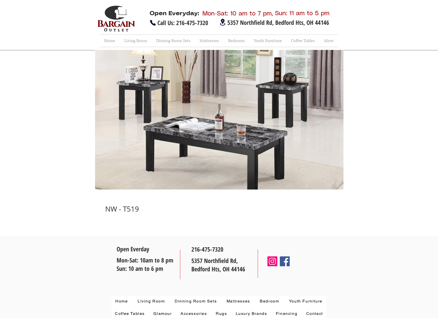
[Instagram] (272, 261)
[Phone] (153, 23)
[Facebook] (285, 261)
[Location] (222, 22)
